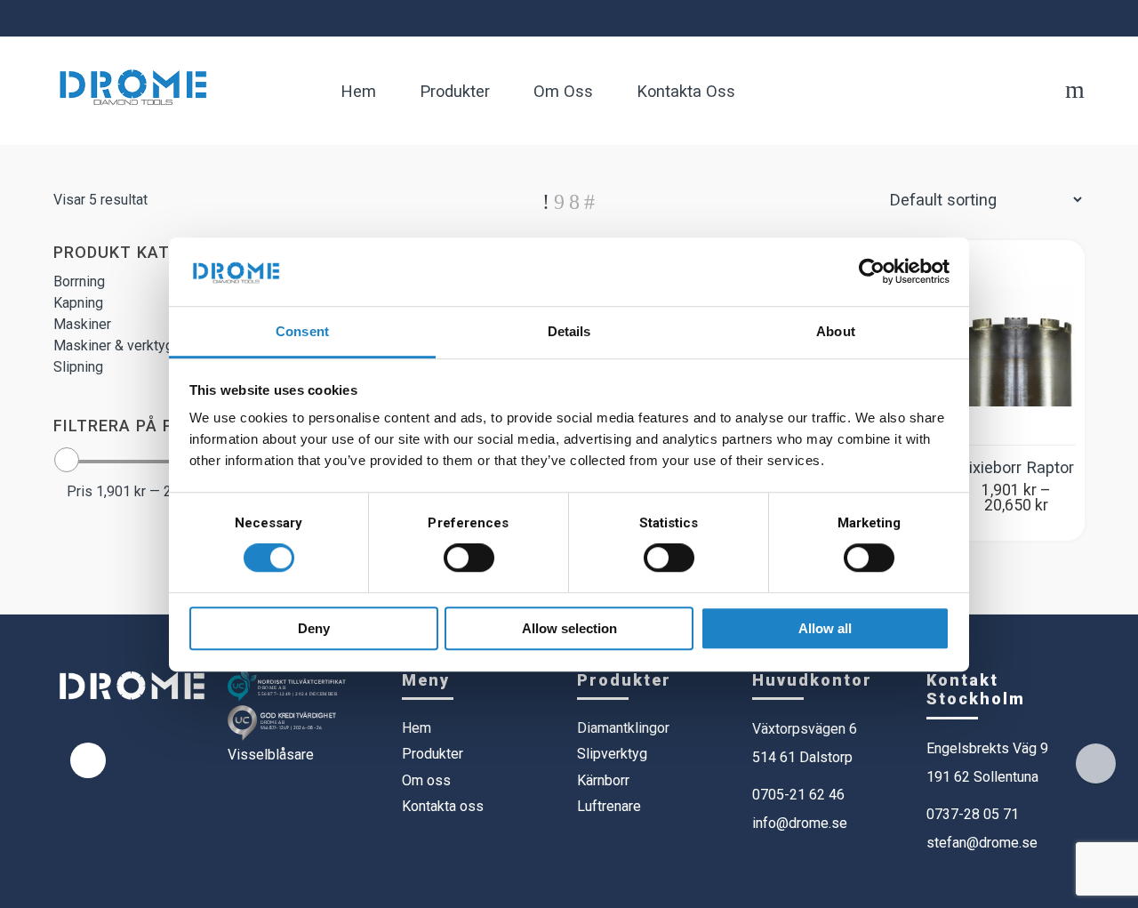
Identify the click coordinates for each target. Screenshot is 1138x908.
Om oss (426, 780)
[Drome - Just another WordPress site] (132, 85)
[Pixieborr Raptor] (1016, 347)
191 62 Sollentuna (982, 776)
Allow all (825, 628)
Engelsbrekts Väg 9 (987, 748)
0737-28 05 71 (972, 814)
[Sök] (1075, 92)
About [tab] (835, 331)
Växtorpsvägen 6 (804, 728)
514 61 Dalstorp (802, 757)
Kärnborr (603, 780)
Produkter (432, 753)
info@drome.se (799, 823)
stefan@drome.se (982, 842)
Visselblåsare (271, 754)
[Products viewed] (1096, 763)
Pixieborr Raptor (1016, 467)
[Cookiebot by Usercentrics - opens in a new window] (872, 271)
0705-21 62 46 (798, 794)
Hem (416, 727)
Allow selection (569, 628)
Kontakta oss (443, 806)
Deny (314, 628)
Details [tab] (569, 331)
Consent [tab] (302, 331)
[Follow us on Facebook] (88, 760)
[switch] (469, 557)
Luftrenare (609, 806)
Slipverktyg (612, 753)
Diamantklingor (623, 727)
